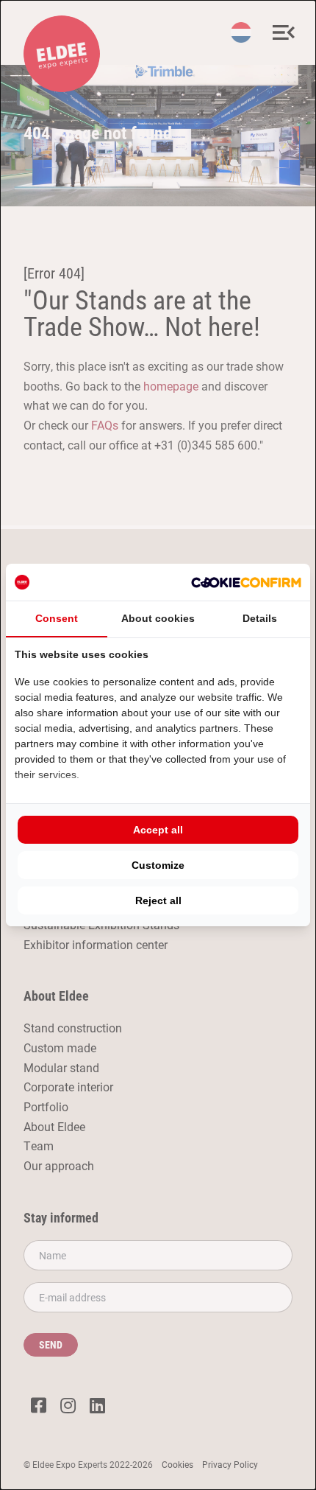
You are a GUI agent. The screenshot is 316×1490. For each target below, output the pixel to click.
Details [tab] (260, 618)
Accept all (158, 830)
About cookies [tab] (158, 618)
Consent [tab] (56, 618)
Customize (158, 865)
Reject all (158, 900)
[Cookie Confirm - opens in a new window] (246, 582)
